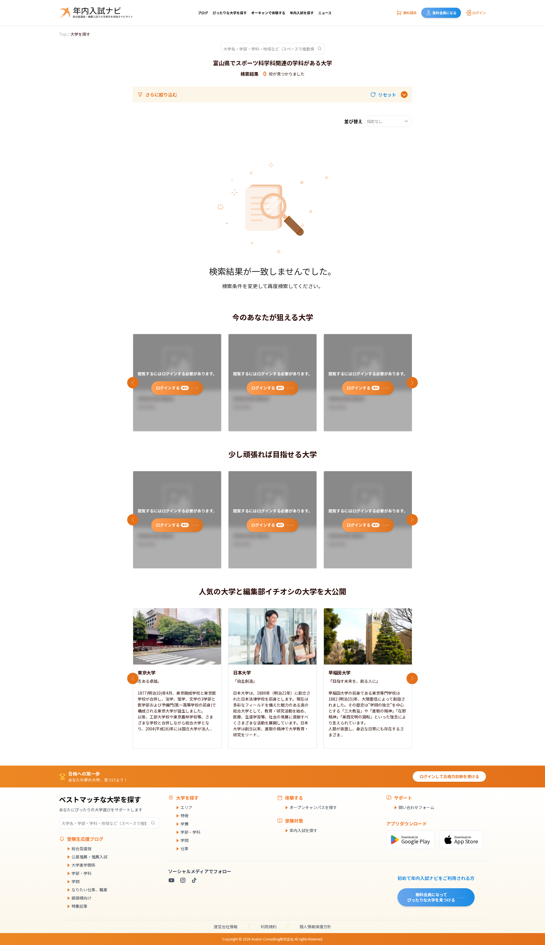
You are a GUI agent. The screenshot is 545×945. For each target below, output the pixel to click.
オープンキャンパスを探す (313, 807)
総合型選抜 (81, 848)
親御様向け (81, 898)
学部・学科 (81, 873)
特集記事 (79, 906)
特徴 (184, 815)
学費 (184, 824)
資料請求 (410, 12)
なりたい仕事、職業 (89, 889)
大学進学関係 (83, 865)
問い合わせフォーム (416, 807)
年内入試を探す (302, 12)
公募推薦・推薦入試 (89, 857)
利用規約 (268, 926)
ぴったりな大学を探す (230, 12)
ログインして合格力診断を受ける (449, 776)
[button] (383, 94)
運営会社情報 (226, 926)
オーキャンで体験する (268, 12)
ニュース (325, 12)
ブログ (203, 12)
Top (63, 34)
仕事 (184, 848)
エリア (186, 807)
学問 (75, 881)
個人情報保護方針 (315, 926)
